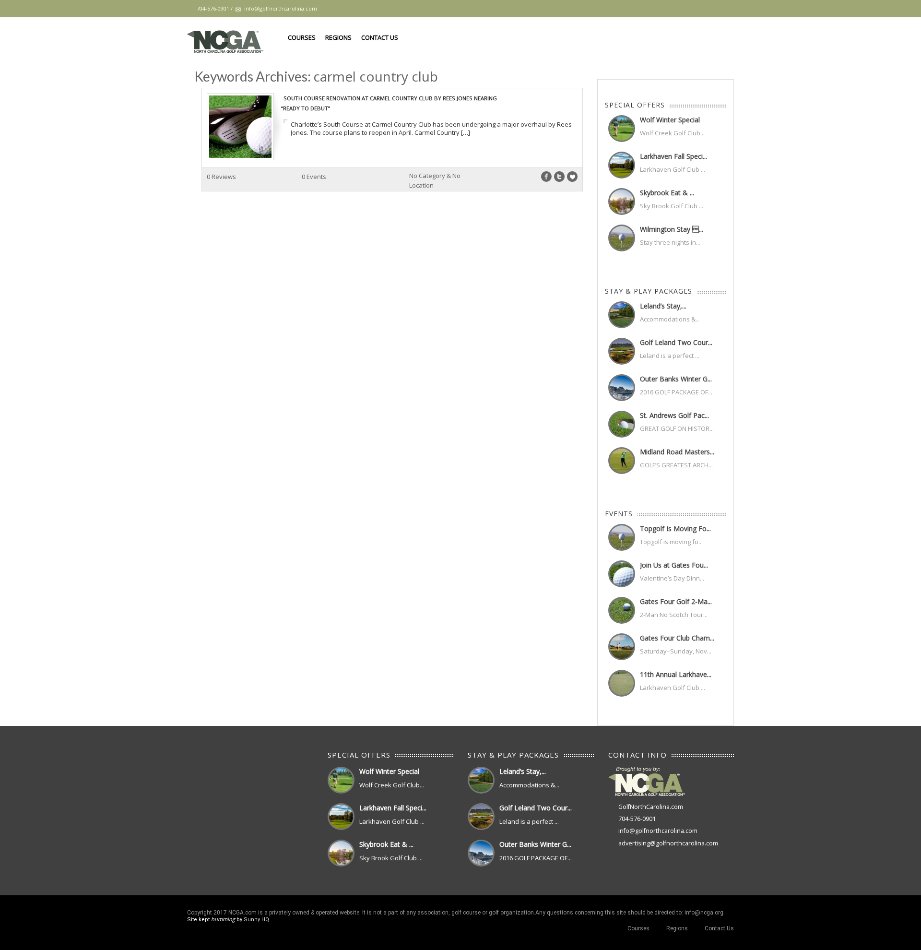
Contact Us (379, 37)
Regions (338, 37)
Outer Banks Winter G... (676, 378)
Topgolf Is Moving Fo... (675, 528)
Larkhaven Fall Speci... (673, 156)
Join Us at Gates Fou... (674, 565)
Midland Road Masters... (677, 451)
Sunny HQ (256, 919)
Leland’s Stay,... (663, 305)
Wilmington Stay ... (671, 229)
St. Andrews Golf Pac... (674, 415)
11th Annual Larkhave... (675, 674)
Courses (302, 37)
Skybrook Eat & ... (667, 192)
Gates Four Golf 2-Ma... (676, 601)
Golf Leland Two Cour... (676, 342)
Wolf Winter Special (670, 119)
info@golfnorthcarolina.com (657, 831)
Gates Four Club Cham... (677, 637)
